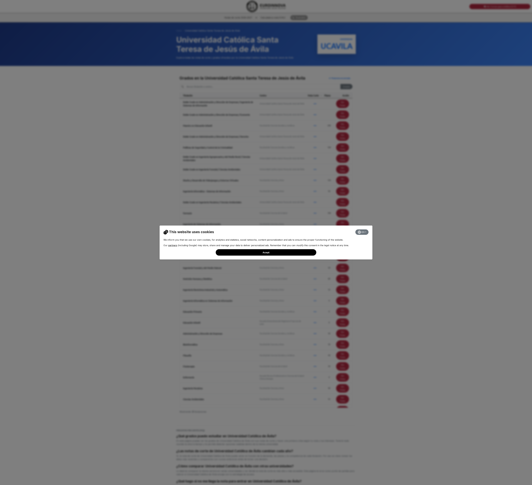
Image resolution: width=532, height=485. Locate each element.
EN (363, 232)
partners (172, 245)
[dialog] (266, 242)
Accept (266, 252)
